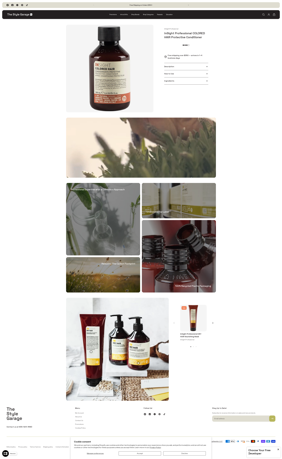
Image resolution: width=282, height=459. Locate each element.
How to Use (169, 74)
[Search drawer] (263, 14)
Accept (140, 453)
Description (169, 66)
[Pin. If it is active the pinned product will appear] (91, 351)
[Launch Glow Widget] (5, 453)
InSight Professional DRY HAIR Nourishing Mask (190, 335)
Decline (184, 453)
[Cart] (274, 14)
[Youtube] (17, 5)
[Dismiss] (278, 449)
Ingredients (169, 81)
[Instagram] (7, 5)
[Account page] (268, 14)
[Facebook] (12, 5)
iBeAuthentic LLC (215, 441)
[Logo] (20, 15)
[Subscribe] (272, 418)
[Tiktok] (27, 5)
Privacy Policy (155, 447)
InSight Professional (171, 29)
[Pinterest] (22, 5)
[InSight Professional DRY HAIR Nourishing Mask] (193, 318)
